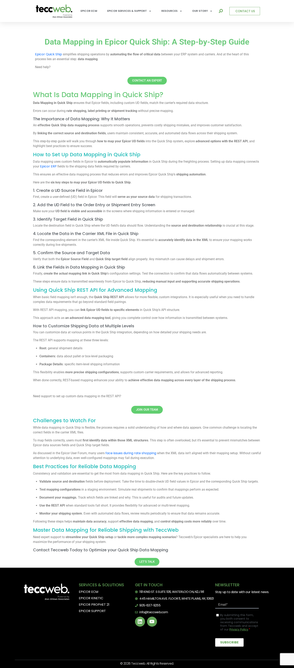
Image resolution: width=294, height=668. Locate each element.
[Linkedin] (140, 622)
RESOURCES (169, 11)
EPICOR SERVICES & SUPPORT (127, 11)
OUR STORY (200, 11)
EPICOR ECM (89, 11)
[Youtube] (152, 622)
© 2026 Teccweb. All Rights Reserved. (147, 663)
